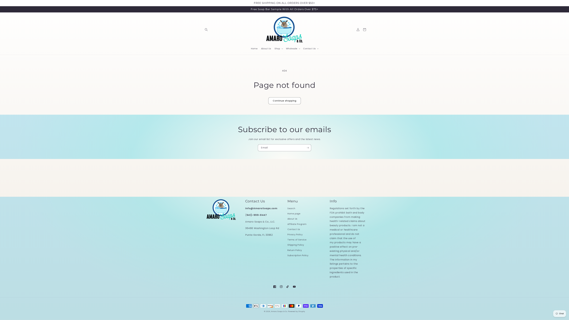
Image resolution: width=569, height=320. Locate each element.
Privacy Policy (295, 234)
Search (291, 208)
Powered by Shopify (296, 311)
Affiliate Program (296, 224)
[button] (206, 29)
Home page (293, 213)
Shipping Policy (295, 244)
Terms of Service (297, 239)
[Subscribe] (308, 147)
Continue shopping (284, 100)
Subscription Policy (297, 255)
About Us (292, 218)
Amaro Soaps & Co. (279, 311)
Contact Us (293, 229)
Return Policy (294, 250)
